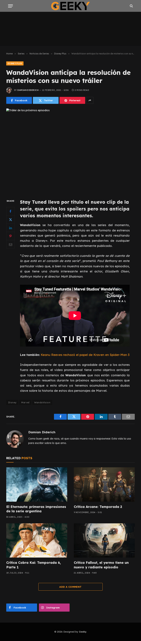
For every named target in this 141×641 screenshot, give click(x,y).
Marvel (25, 402)
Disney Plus (15, 63)
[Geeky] (70, 6)
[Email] (10, 244)
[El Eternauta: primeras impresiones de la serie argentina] (36, 484)
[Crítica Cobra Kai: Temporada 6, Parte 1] (36, 540)
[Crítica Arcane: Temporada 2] (104, 484)
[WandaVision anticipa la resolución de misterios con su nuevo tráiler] (70, 150)
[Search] (131, 6)
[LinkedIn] (10, 228)
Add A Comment (70, 586)
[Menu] (10, 6)
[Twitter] (10, 219)
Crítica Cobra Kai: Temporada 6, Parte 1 (33, 564)
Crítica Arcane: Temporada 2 (98, 507)
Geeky (82, 631)
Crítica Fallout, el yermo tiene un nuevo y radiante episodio (101, 564)
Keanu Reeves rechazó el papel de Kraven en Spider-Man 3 (85, 355)
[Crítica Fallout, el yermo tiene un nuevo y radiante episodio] (104, 540)
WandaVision (42, 402)
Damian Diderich (28, 90)
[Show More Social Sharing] (89, 100)
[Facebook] (10, 211)
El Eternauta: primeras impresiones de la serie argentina (36, 509)
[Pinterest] (10, 236)
